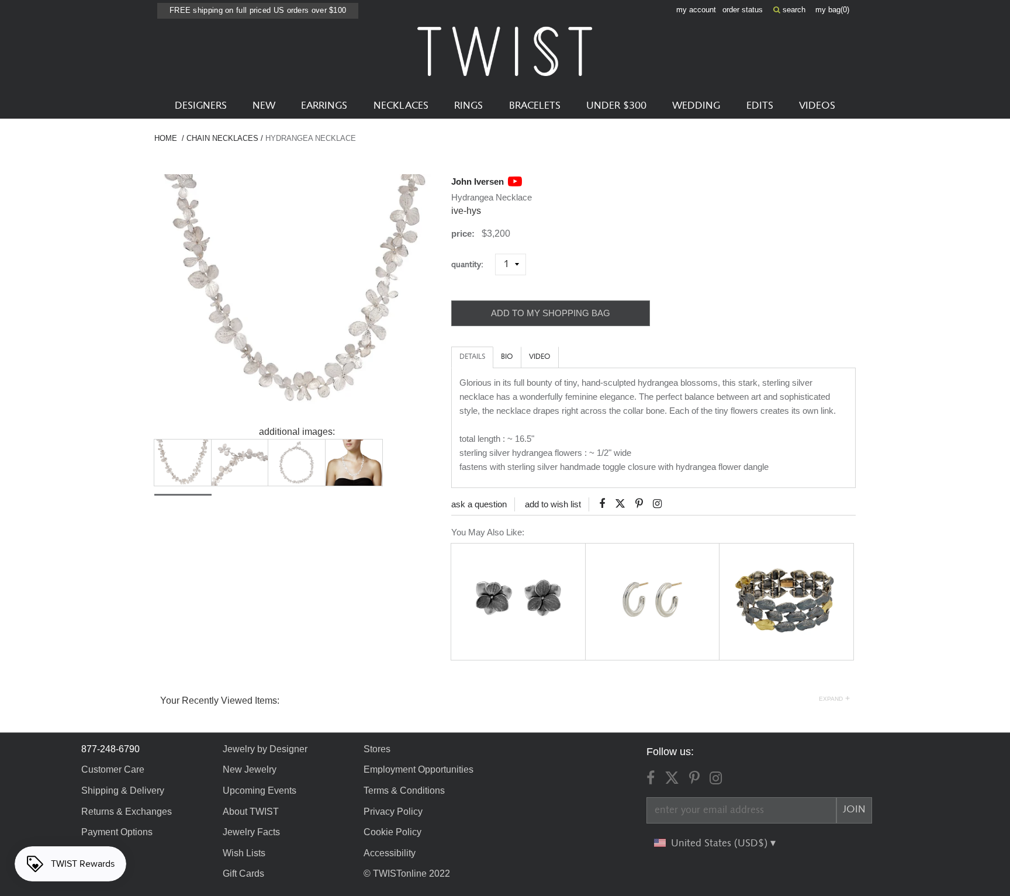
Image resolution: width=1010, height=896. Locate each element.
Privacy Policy (393, 812)
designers (201, 106)
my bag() (832, 9)
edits (759, 106)
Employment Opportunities (418, 769)
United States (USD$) (720, 843)
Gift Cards (243, 873)
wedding (696, 106)
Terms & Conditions (404, 790)
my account (696, 9)
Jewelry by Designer (265, 749)
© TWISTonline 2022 (407, 873)
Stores (377, 749)
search (792, 9)
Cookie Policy (392, 832)
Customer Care (112, 769)
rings (468, 106)
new (263, 106)
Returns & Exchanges (126, 812)
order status (742, 9)
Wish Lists (244, 853)
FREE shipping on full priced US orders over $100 (258, 10)
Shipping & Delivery (122, 790)
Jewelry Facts (251, 832)
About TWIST (251, 812)
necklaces (400, 106)
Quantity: (472, 264)
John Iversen (477, 181)
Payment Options (117, 832)
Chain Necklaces (222, 138)
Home (165, 138)
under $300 (616, 106)
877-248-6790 (110, 749)
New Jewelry (249, 769)
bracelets (535, 106)
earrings (324, 106)
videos (817, 106)
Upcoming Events (259, 790)
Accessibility (390, 853)
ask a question (479, 504)
